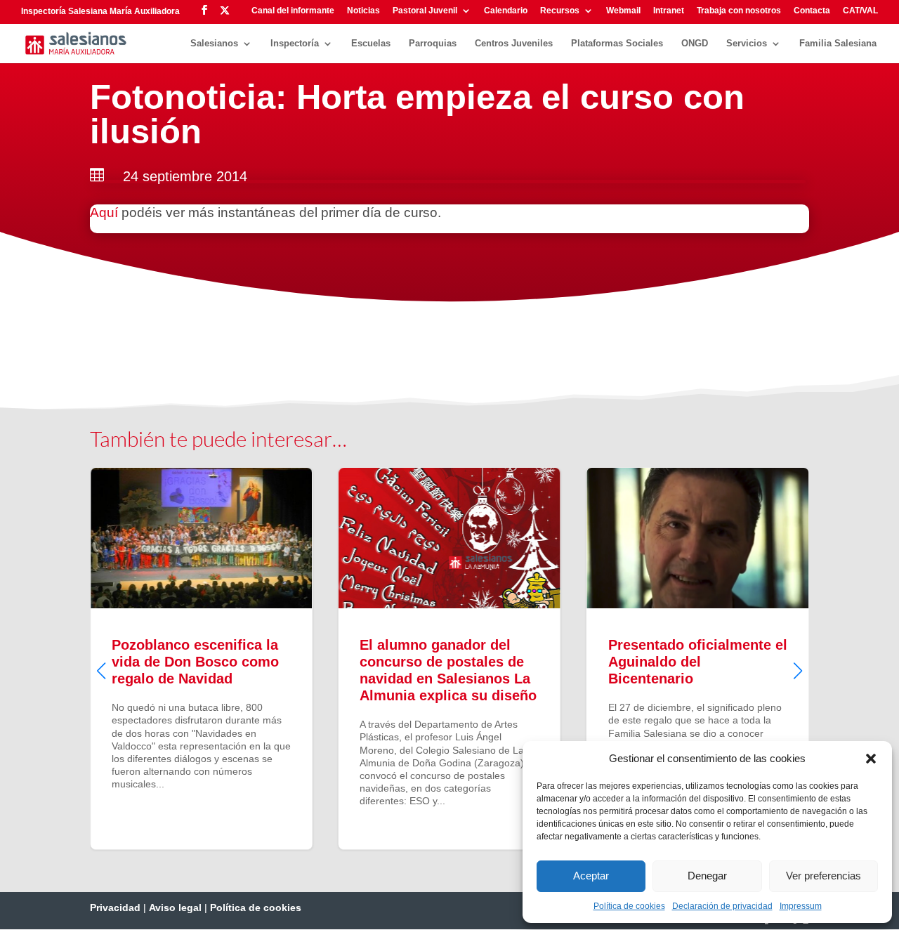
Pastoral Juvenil (425, 10)
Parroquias (433, 43)
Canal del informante (292, 10)
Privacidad (115, 907)
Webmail (623, 10)
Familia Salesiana (838, 43)
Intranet (668, 10)
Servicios (746, 43)
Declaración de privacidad (722, 906)
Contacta (812, 10)
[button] (871, 759)
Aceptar (591, 876)
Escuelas (371, 43)
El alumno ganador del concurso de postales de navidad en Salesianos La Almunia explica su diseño (449, 658)
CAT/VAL (860, 10)
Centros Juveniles (514, 43)
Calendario (505, 10)
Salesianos (214, 43)
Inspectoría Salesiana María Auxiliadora (100, 11)
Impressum (801, 906)
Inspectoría (294, 43)
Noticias (363, 10)
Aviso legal (175, 907)
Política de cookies (629, 906)
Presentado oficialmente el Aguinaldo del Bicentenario (697, 658)
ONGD (694, 43)
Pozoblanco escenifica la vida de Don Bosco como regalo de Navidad (201, 658)
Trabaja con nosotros (739, 10)
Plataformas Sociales (617, 43)
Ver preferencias (823, 876)
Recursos (559, 10)
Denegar (707, 876)
